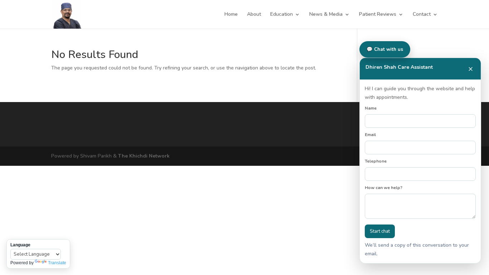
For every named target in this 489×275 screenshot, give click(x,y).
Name (371, 108)
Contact (422, 15)
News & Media (326, 15)
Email (370, 135)
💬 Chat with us (385, 49)
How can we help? (383, 187)
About (254, 15)
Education (281, 15)
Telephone (376, 161)
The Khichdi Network (144, 156)
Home (231, 15)
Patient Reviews (377, 15)
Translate (57, 262)
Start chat (380, 231)
